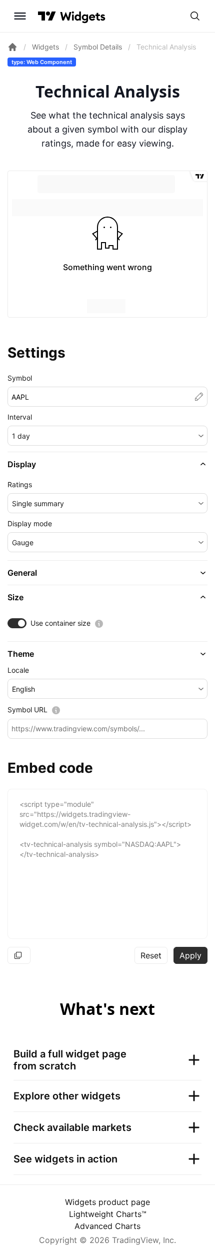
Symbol (20, 378)
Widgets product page (107, 1202)
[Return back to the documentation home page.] (13, 47)
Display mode (30, 523)
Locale (18, 670)
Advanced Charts (107, 1226)
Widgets (45, 47)
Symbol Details (98, 47)
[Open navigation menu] (20, 16)
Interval (20, 417)
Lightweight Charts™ (107, 1214)
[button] (108, 436)
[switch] (17, 623)
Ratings (20, 484)
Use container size (60, 623)
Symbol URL (28, 709)
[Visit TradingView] (47, 16)
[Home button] (83, 16)
